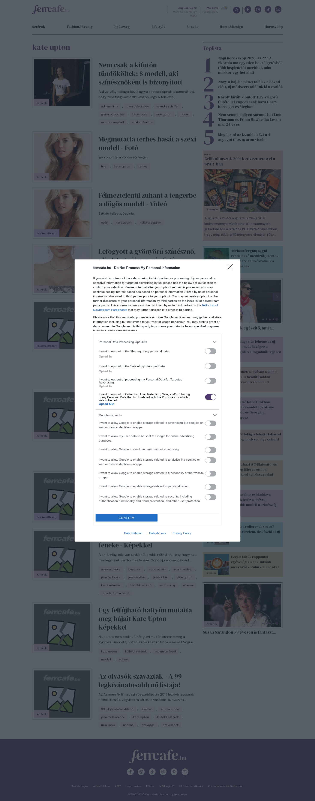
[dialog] (157, 400)
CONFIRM (127, 518)
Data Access (157, 533)
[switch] (210, 351)
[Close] (232, 268)
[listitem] (157, 342)
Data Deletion (133, 533)
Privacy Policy (181, 533)
